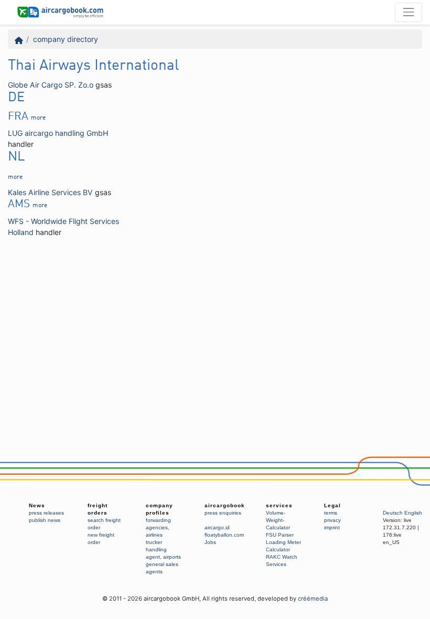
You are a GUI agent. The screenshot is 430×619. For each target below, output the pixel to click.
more (38, 118)
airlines (154, 535)
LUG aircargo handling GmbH (58, 133)
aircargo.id (217, 527)
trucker (154, 542)
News (37, 505)
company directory (65, 39)
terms (330, 513)
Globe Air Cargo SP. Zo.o (50, 84)
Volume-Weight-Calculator (278, 520)
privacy (332, 520)
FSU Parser (280, 535)
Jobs (210, 542)
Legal (332, 505)
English (413, 513)
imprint (332, 527)
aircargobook (225, 505)
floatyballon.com (224, 535)
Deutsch (393, 513)
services (279, 505)
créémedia (313, 598)
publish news (44, 520)
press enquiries (223, 513)
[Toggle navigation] (408, 12)
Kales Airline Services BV (50, 192)
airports (172, 557)
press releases (46, 513)
